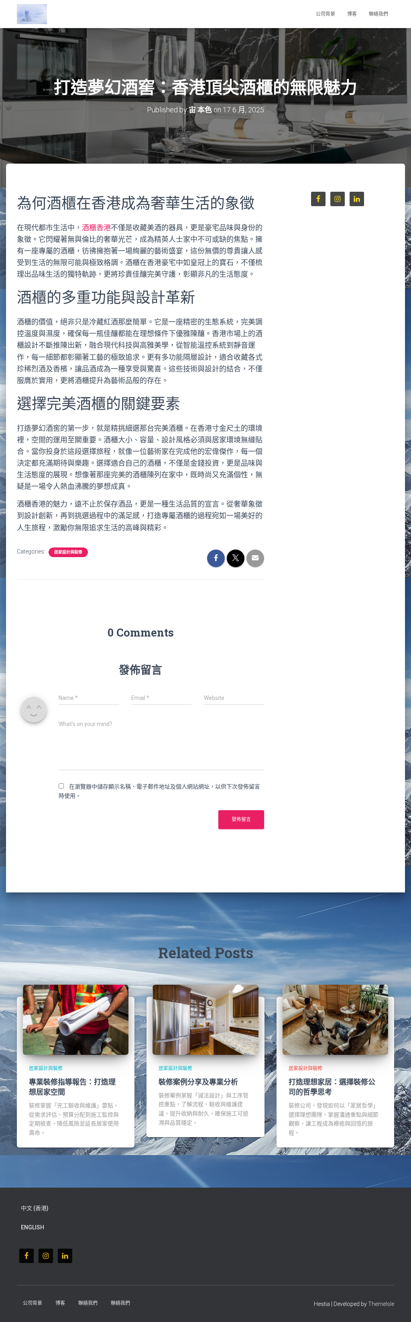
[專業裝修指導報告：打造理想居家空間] (75, 1019)
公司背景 (325, 14)
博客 (352, 14)
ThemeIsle (381, 1304)
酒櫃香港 (96, 227)
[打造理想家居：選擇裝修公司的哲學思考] (335, 1019)
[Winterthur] (32, 14)
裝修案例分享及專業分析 (198, 1082)
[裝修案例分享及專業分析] (205, 1019)
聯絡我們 (378, 14)
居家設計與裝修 (68, 552)
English (32, 1227)
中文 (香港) (35, 1208)
